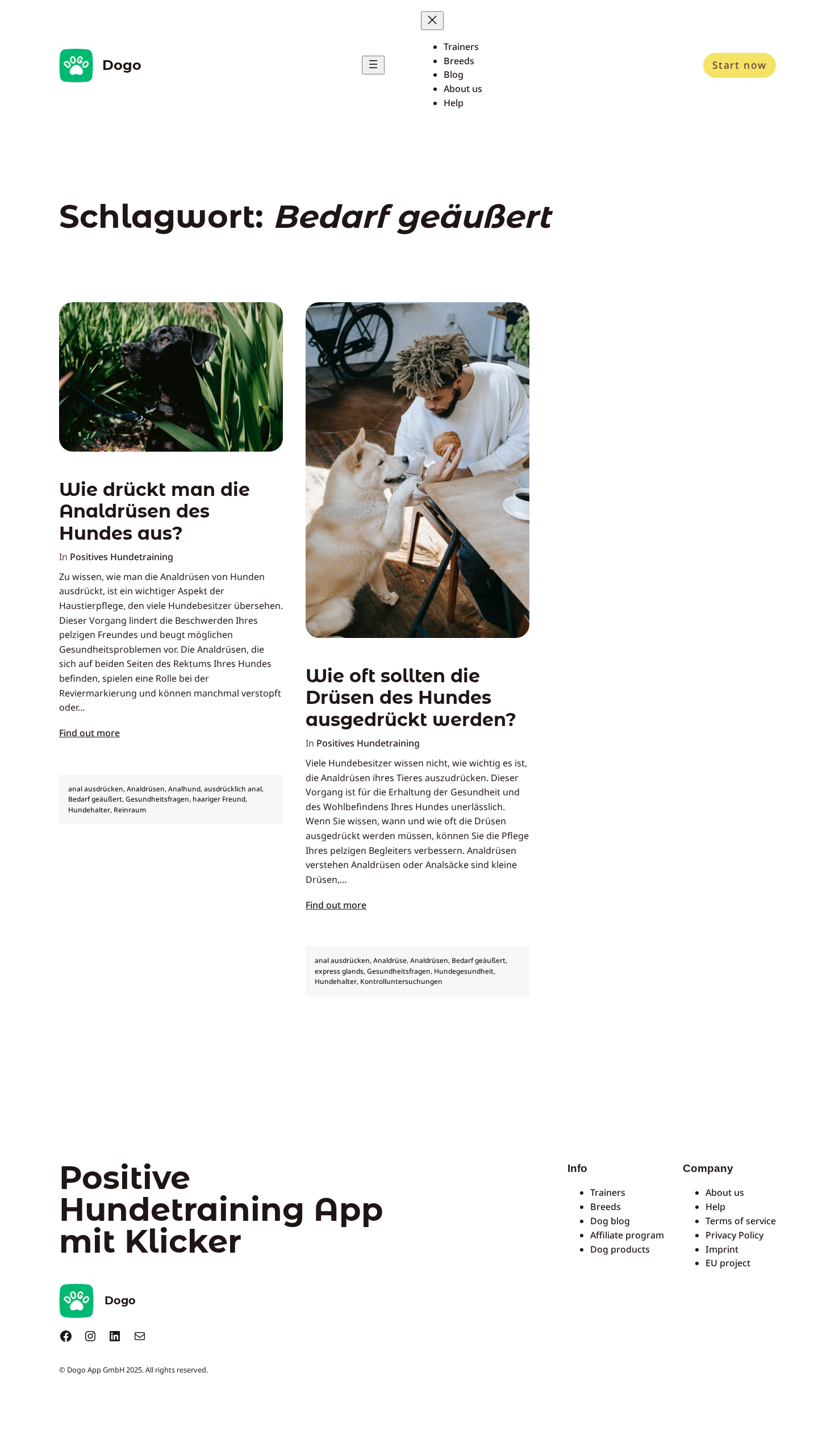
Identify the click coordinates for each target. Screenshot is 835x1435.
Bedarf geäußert (95, 799)
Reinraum (130, 810)
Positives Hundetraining (121, 556)
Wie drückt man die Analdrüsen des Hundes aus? (154, 511)
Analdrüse (390, 960)
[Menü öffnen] (373, 65)
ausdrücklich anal (233, 789)
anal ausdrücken (95, 789)
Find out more (89, 733)
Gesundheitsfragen (157, 799)
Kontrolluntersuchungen (401, 981)
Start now (739, 65)
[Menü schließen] (432, 20)
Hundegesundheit (464, 971)
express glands (339, 971)
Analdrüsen (146, 789)
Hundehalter (89, 810)
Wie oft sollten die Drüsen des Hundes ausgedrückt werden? (411, 698)
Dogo (121, 65)
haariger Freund (219, 799)
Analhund (184, 789)
